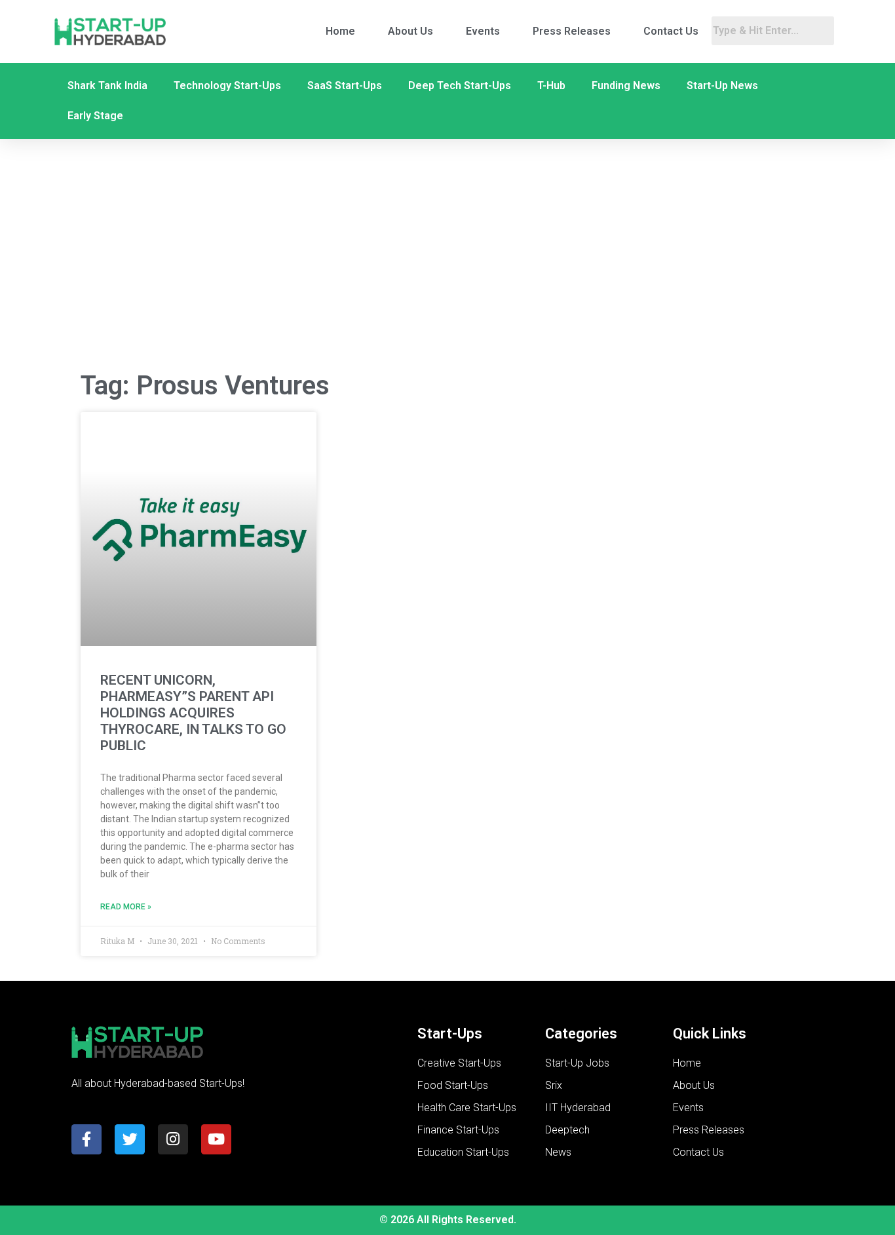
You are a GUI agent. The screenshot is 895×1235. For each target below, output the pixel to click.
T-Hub (551, 85)
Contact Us (670, 31)
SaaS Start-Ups (344, 85)
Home (340, 31)
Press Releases (572, 31)
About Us (410, 31)
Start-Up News (722, 85)
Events (483, 31)
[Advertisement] (447, 255)
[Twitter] (130, 1139)
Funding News (626, 85)
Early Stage (95, 115)
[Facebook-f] (86, 1139)
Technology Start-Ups (227, 85)
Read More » (125, 906)
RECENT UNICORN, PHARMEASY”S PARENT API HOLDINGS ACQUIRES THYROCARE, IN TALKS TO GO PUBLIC (193, 713)
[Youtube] (216, 1139)
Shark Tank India (107, 85)
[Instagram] (173, 1139)
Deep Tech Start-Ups (459, 85)
